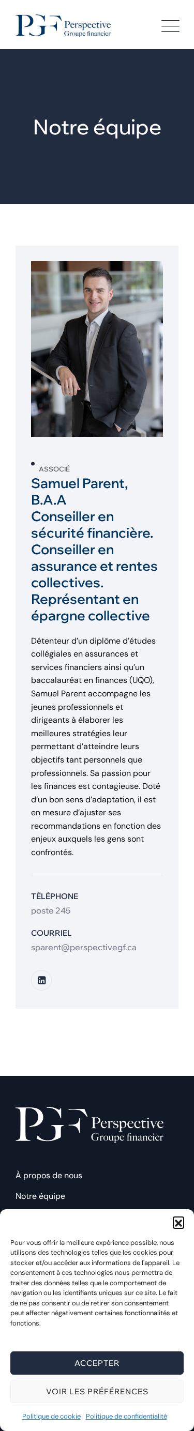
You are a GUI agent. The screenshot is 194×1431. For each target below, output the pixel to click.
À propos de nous (49, 1175)
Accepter (97, 1363)
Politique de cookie (51, 1416)
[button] (178, 1222)
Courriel (51, 933)
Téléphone (54, 896)
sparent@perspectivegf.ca (84, 947)
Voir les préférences (97, 1391)
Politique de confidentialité (126, 1416)
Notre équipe (40, 1196)
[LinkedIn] (41, 980)
